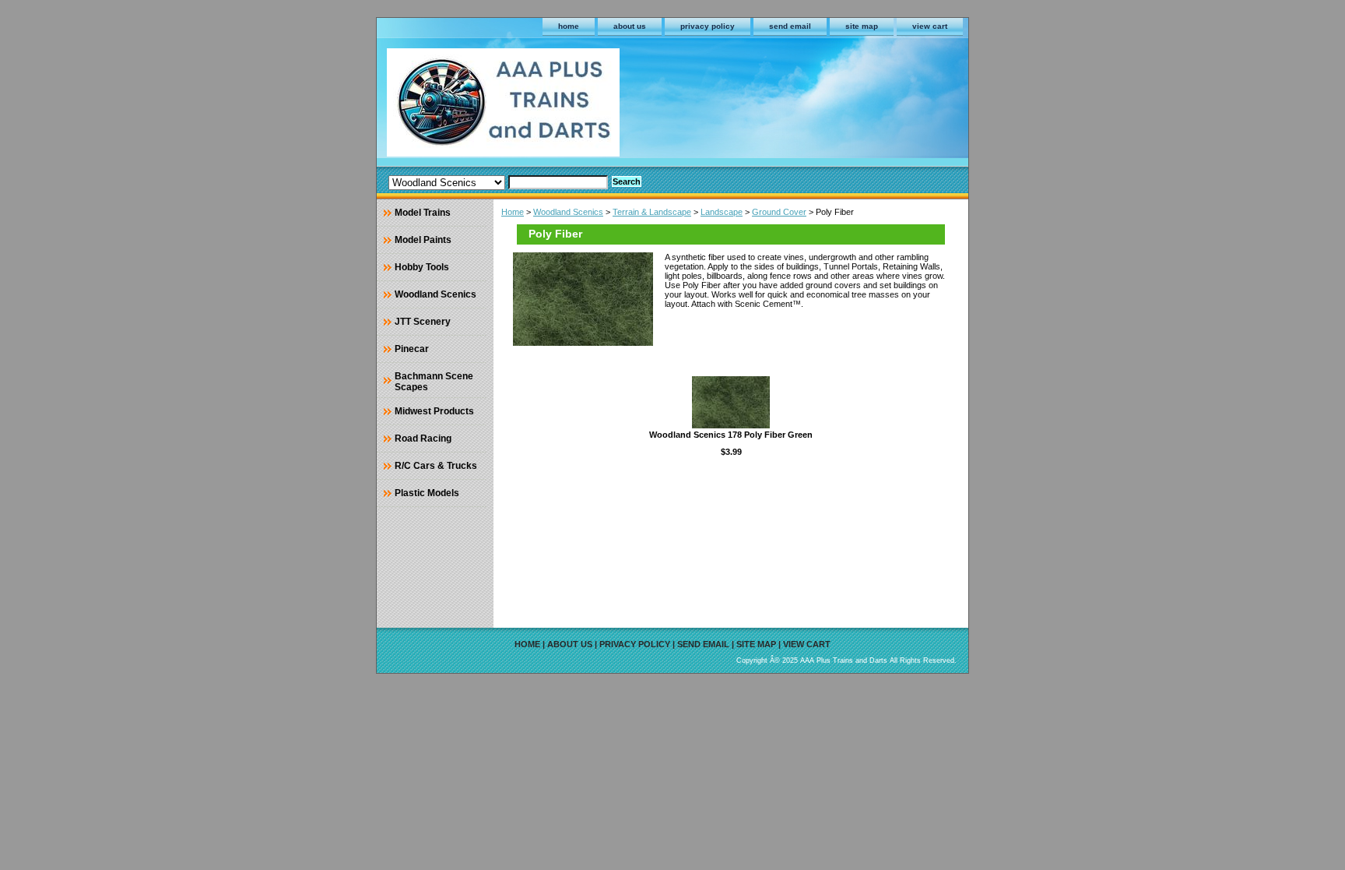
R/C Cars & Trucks (436, 465)
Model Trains (423, 212)
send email (790, 26)
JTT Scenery (423, 321)
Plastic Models (427, 493)
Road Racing (423, 438)
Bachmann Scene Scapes (434, 382)
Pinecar (412, 348)
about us (629, 26)
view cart (929, 26)
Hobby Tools (422, 267)
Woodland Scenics (568, 212)
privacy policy (707, 26)
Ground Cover (779, 212)
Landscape (722, 212)
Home (512, 212)
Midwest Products (434, 411)
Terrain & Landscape (652, 212)
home (568, 26)
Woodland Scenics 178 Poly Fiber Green (731, 434)
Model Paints (423, 239)
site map (861, 26)
